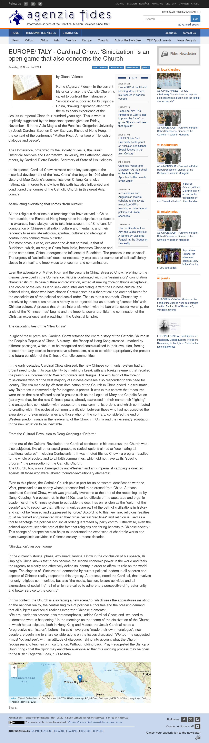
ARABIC (195, 3)
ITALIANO (120, 3)
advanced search (189, 24)
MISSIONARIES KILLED (41, 33)
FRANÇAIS (157, 3)
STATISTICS (70, 33)
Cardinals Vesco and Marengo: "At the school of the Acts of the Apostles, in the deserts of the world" (132, 173)
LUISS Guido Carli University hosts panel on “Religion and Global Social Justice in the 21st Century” (132, 145)
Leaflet (13, 698)
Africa (44, 40)
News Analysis (186, 40)
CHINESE (184, 3)
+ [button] (14, 667)
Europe (87, 40)
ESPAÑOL (144, 3)
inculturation (117, 67)
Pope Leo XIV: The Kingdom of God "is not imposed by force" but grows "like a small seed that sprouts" (132, 118)
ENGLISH (132, 3)
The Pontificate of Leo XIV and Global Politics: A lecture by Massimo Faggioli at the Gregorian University (132, 235)
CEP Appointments (159, 40)
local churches (100, 67)
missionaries (132, 67)
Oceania (103, 40)
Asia (56, 40)
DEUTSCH (171, 3)
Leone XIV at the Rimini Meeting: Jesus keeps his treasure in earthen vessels (132, 92)
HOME (16, 33)
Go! (195, 19)
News (15, 40)
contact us (189, 33)
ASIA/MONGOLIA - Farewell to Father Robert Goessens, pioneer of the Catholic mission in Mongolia (177, 131)
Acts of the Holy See (128, 40)
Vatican (29, 40)
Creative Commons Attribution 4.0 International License (95, 722)
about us (171, 33)
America (71, 40)
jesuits (145, 67)
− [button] (14, 673)
